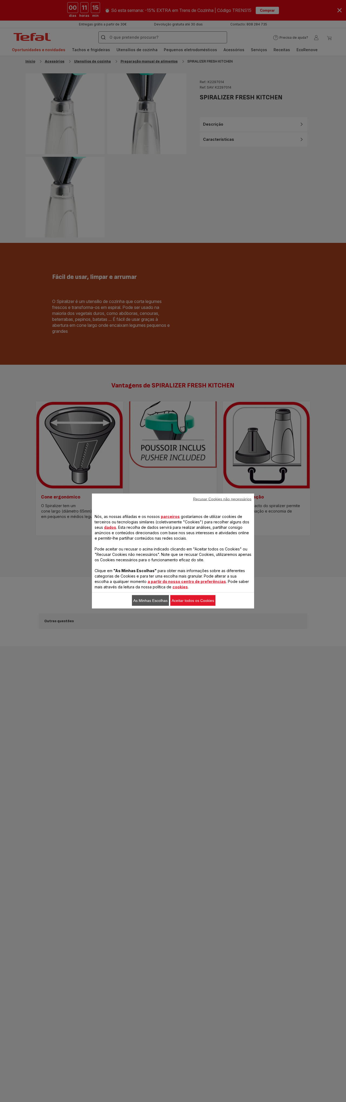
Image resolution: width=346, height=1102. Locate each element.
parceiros (170, 516)
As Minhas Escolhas (150, 600)
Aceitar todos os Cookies (193, 600)
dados (110, 527)
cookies (180, 587)
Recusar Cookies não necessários (222, 499)
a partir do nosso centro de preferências (187, 581)
